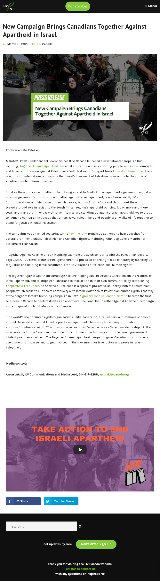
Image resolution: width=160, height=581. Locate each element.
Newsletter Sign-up (96, 544)
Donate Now (77, 6)
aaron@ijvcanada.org (114, 374)
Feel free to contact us (80, 569)
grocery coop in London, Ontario (104, 296)
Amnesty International (128, 171)
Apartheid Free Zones (24, 286)
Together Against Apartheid (39, 166)
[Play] (80, 449)
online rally (79, 233)
